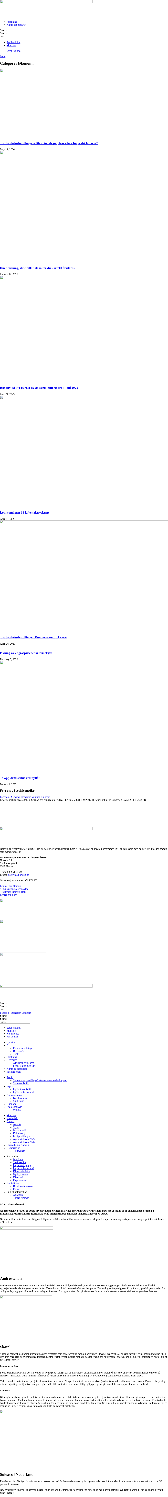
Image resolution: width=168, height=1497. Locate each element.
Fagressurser (19, 1180)
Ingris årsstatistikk (22, 1089)
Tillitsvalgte (19, 1150)
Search (3, 30)
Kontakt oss (13, 1183)
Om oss (10, 1121)
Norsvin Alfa (20, 1130)
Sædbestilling (20, 1162)
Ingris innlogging (22, 1165)
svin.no (17, 1109)
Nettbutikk (12, 1118)
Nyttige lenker (20, 1174)
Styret (16, 1127)
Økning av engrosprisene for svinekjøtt (26, 653)
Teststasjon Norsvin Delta (13, 891)
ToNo (16, 1054)
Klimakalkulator (21, 1171)
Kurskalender (20, 1098)
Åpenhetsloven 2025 (24, 1139)
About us (18, 1194)
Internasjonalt (14, 1071)
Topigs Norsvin (21, 1197)
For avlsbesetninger (23, 1048)
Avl (8, 1045)
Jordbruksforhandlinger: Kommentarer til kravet (33, 637)
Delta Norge (19, 1133)
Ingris (9, 1086)
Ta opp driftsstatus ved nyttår (20, 778)
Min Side (18, 1159)
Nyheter (11, 1042)
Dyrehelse (12, 1059)
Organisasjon (13, 1148)
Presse (16, 1189)
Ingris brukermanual (23, 1092)
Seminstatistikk (21, 1083)
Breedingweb (20, 1051)
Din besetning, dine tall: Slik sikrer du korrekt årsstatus (37, 268)
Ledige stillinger (8, 894)
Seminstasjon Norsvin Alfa (14, 889)
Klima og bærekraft (17, 1068)
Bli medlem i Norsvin (18, 1145)
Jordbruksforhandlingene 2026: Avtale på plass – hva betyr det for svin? (49, 143)
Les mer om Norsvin (10, 886)
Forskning (12, 1057)
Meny (3, 56)
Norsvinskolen (14, 1095)
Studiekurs (18, 1101)
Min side (11, 1115)
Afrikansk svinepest (23, 1062)
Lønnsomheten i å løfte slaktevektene (25, 512)
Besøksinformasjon (23, 1186)
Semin (10, 1077)
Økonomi (11, 1104)
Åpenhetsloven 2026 (24, 1142)
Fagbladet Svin (14, 1106)
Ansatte (17, 1124)
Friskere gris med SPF (24, 1065)
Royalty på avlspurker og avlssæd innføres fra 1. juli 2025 (39, 387)
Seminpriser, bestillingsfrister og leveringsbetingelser (40, 1080)
